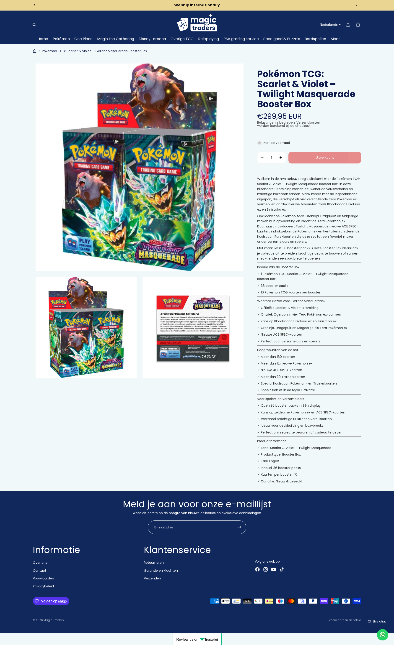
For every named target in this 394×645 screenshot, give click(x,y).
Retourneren (154, 563)
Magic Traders (54, 620)
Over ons (40, 563)
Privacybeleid (43, 586)
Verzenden (152, 578)
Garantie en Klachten (161, 570)
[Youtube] (273, 569)
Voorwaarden (43, 578)
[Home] (34, 51)
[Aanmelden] (239, 527)
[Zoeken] (34, 25)
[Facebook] (257, 569)
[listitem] (335, 39)
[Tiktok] (281, 569)
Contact (39, 570)
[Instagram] (265, 569)
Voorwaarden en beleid (345, 620)
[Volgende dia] (356, 5)
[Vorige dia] (34, 5)
